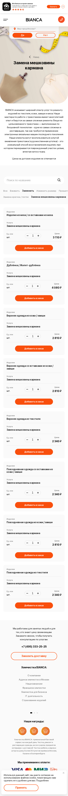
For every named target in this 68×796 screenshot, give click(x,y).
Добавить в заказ (34, 248)
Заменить (28, 190)
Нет (45, 35)
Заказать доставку (34, 656)
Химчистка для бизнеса (34, 692)
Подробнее (42, 780)
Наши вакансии (34, 683)
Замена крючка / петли (16, 197)
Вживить (15, 190)
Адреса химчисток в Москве (34, 679)
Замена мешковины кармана (48, 197)
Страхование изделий (34, 700)
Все (5, 190)
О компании (34, 675)
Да (22, 35)
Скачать (53, 7)
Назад (36, 57)
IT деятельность (34, 696)
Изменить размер (46, 190)
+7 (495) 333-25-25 (34, 646)
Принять (21, 787)
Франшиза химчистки (34, 687)
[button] (31, 712)
